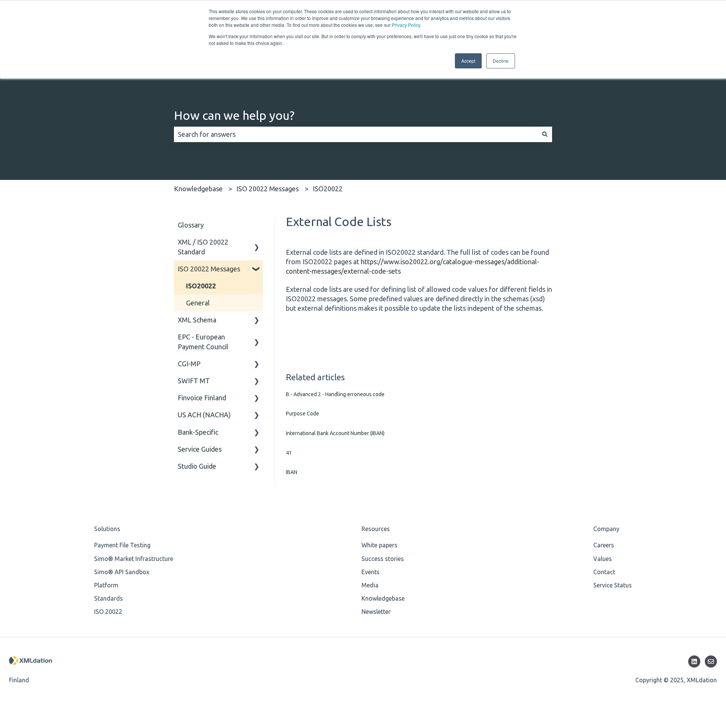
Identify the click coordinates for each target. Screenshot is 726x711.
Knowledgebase (198, 188)
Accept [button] (468, 60)
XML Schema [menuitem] (197, 320)
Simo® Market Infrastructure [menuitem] (133, 558)
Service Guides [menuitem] (200, 449)
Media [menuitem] (370, 585)
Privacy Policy (406, 25)
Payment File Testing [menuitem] (122, 545)
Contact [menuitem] (604, 571)
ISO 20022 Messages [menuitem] (209, 269)
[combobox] (356, 134)
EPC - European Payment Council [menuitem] (203, 341)
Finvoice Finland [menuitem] (202, 397)
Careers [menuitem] (603, 545)
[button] (257, 242)
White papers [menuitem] (379, 545)
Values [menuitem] (602, 558)
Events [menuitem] (370, 571)
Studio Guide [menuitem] (197, 466)
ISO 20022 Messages (267, 188)
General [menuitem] (198, 303)
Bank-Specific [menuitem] (198, 432)
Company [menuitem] (606, 528)
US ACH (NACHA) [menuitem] (204, 414)
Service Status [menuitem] (612, 585)
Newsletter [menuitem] (376, 611)
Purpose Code (302, 413)
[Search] (545, 134)
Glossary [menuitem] (191, 225)
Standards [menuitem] (108, 598)
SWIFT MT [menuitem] (194, 380)
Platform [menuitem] (106, 585)
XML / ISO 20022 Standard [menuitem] (203, 246)
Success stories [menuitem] (382, 558)
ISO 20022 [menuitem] (108, 611)
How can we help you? (234, 115)
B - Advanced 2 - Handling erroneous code (335, 394)
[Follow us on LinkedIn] (694, 661)
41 (289, 453)
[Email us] (711, 661)
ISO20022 (328, 188)
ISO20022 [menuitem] (201, 286)
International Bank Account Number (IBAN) (335, 433)
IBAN (291, 472)
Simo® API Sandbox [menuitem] (121, 571)
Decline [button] (501, 60)
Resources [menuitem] (375, 528)
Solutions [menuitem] (107, 528)
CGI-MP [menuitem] (189, 363)
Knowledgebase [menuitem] (383, 598)
